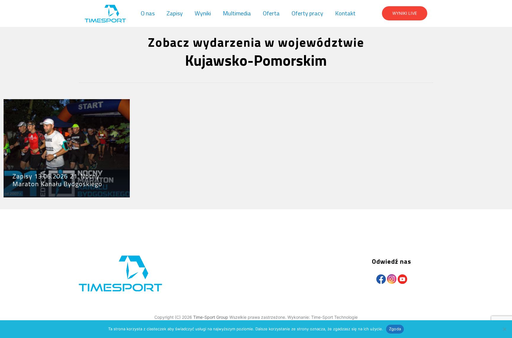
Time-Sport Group (211, 317)
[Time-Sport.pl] (105, 13)
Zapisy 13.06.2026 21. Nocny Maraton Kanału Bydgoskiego (57, 180)
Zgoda (395, 328)
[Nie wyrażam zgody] (505, 329)
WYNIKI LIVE (404, 13)
